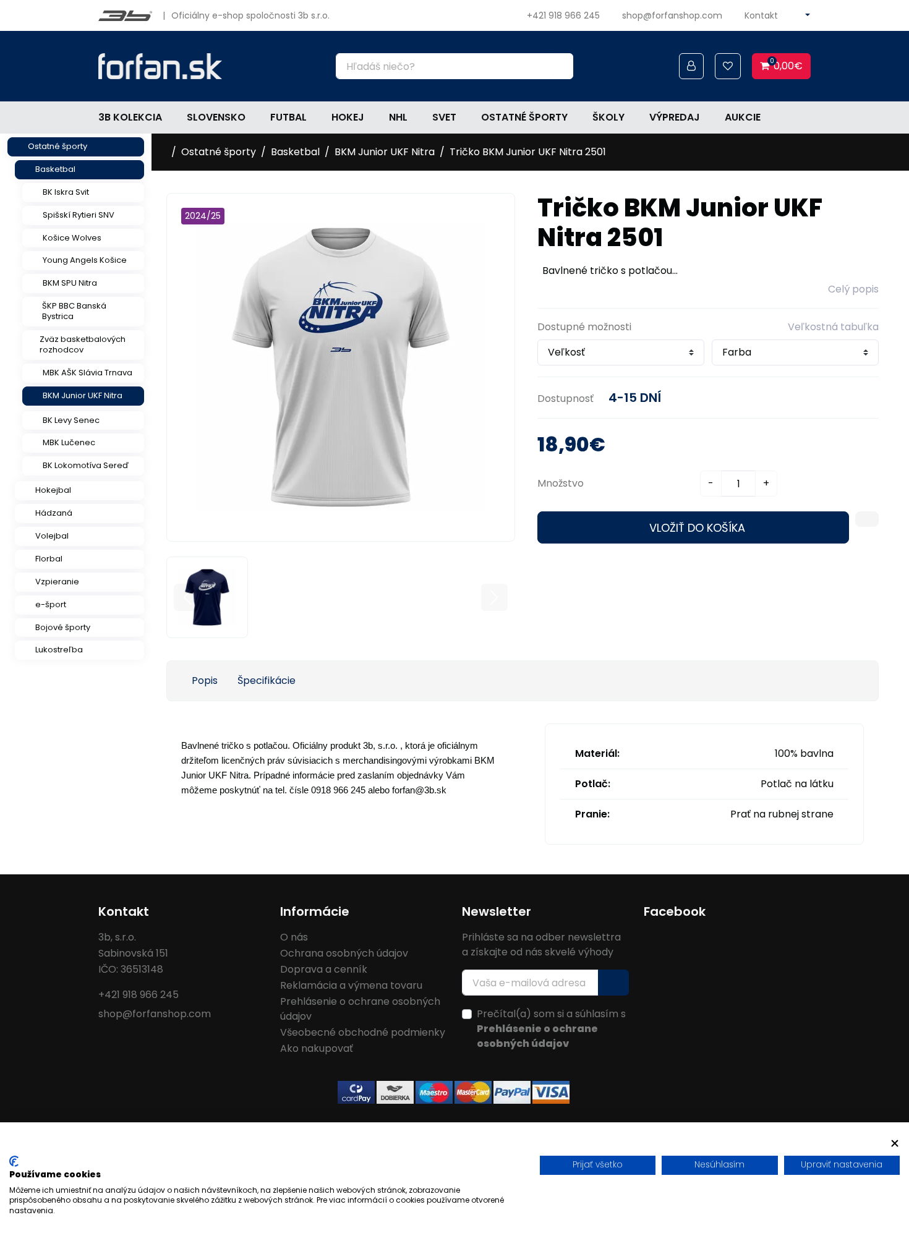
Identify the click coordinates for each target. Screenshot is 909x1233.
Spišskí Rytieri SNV (78, 215)
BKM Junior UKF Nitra (82, 395)
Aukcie (743, 117)
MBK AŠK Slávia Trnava (87, 372)
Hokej (347, 117)
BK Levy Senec (71, 420)
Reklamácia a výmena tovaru (351, 985)
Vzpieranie (57, 581)
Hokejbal (53, 490)
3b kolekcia (130, 117)
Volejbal (52, 536)
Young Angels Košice (85, 260)
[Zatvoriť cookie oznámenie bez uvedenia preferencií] (895, 1143)
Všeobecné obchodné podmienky (362, 1032)
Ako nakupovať (316, 1048)
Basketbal (55, 169)
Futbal (288, 117)
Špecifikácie (266, 680)
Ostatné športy (524, 117)
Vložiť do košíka (697, 527)
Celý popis (853, 289)
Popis (205, 680)
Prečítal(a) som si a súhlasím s (551, 1029)
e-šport (50, 604)
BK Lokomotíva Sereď (86, 465)
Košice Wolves (72, 238)
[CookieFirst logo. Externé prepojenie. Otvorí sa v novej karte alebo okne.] (14, 1161)
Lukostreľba (59, 649)
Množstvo (560, 483)
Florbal (48, 559)
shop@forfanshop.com (672, 15)
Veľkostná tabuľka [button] (833, 327)
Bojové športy (62, 627)
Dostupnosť (565, 398)
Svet (444, 117)
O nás (294, 937)
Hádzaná (53, 513)
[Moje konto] (691, 66)
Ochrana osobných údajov (344, 953)
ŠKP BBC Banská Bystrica (74, 311)
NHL (398, 117)
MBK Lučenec (69, 442)
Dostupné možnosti (584, 327)
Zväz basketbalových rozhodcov (83, 344)
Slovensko (216, 117)
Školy (608, 117)
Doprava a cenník (323, 969)
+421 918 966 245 (563, 15)
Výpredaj (674, 117)
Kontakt (761, 15)
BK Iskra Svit (66, 192)
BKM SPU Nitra (70, 283)
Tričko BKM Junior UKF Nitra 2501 (528, 152)
